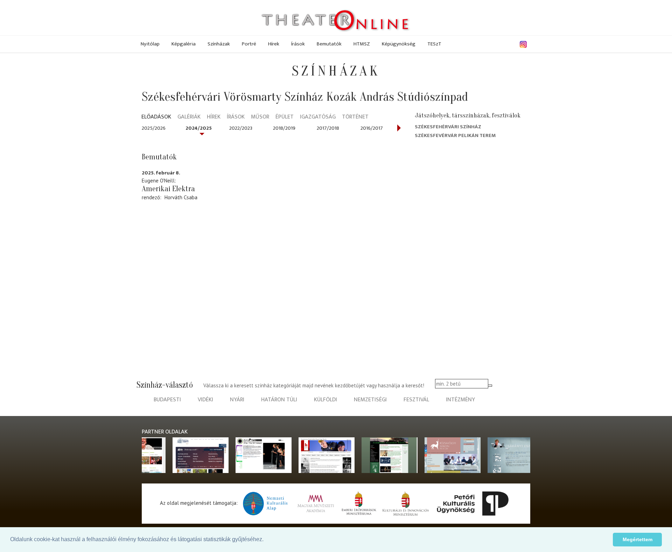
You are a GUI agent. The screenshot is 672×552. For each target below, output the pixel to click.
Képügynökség (398, 44)
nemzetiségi (370, 399)
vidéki (205, 399)
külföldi (325, 399)
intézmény (460, 399)
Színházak (219, 44)
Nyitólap (150, 44)
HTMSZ (362, 44)
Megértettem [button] (637, 539)
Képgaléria (184, 44)
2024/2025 (199, 128)
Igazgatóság (318, 117)
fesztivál (416, 399)
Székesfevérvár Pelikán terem (455, 135)
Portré (249, 44)
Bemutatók (329, 44)
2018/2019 (284, 128)
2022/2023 (240, 128)
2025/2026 (154, 128)
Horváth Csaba (180, 197)
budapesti (167, 399)
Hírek (273, 44)
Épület (284, 117)
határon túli (279, 399)
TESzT (434, 44)
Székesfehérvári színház (448, 126)
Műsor (260, 117)
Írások (298, 44)
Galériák (189, 117)
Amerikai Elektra (168, 188)
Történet (355, 117)
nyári (237, 399)
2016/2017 (371, 128)
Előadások (156, 117)
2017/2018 (328, 128)
